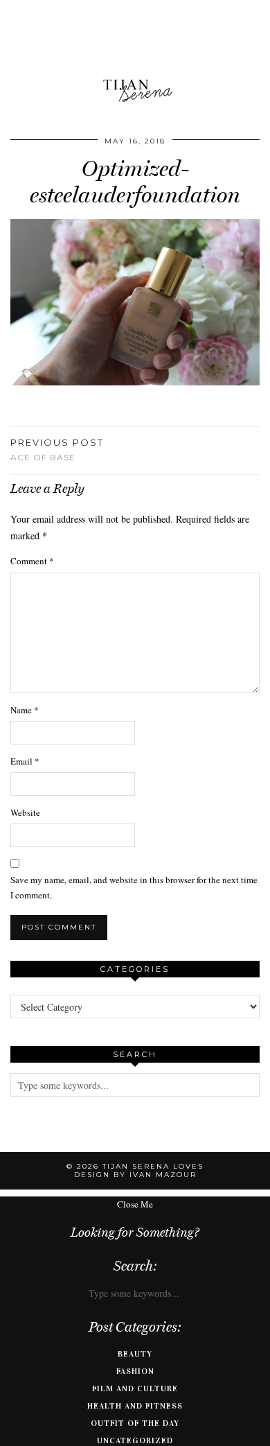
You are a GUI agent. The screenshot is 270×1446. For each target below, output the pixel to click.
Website (25, 812)
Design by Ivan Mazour (135, 1174)
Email (24, 761)
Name (24, 710)
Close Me (135, 1204)
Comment (32, 561)
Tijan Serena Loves (153, 1166)
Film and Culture (135, 1388)
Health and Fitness (135, 1406)
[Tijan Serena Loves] (135, 56)
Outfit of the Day (135, 1423)
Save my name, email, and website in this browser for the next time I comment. (134, 887)
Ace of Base (57, 450)
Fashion (135, 1371)
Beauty (135, 1354)
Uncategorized (135, 1440)
